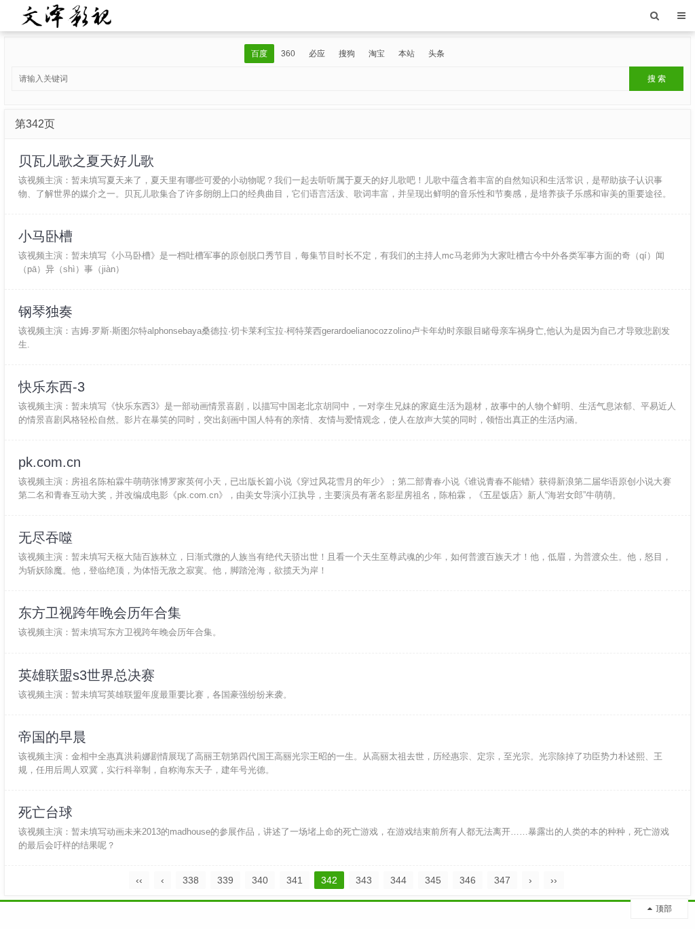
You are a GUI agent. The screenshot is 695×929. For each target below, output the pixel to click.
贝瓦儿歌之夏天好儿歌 (86, 160)
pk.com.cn (49, 462)
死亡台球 (45, 812)
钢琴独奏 (45, 311)
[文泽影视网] (66, 15)
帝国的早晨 (52, 736)
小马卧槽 (45, 236)
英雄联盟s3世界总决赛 (86, 675)
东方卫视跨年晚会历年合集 (99, 612)
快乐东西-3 (51, 386)
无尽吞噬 (45, 537)
